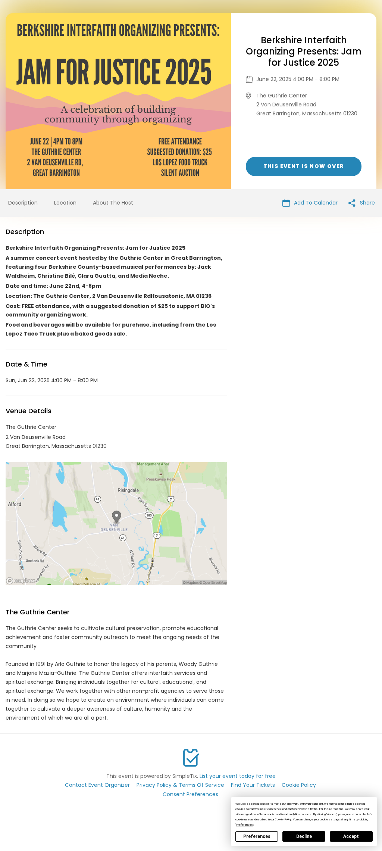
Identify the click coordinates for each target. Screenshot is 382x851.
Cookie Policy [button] (283, 819)
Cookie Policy (299, 785)
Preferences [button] (244, 824)
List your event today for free (238, 776)
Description (23, 202)
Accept (351, 836)
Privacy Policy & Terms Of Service (180, 785)
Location (65, 202)
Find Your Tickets (253, 785)
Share (366, 202)
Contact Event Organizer (97, 785)
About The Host (113, 202)
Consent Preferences (190, 794)
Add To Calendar (315, 202)
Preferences (256, 836)
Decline (304, 836)
